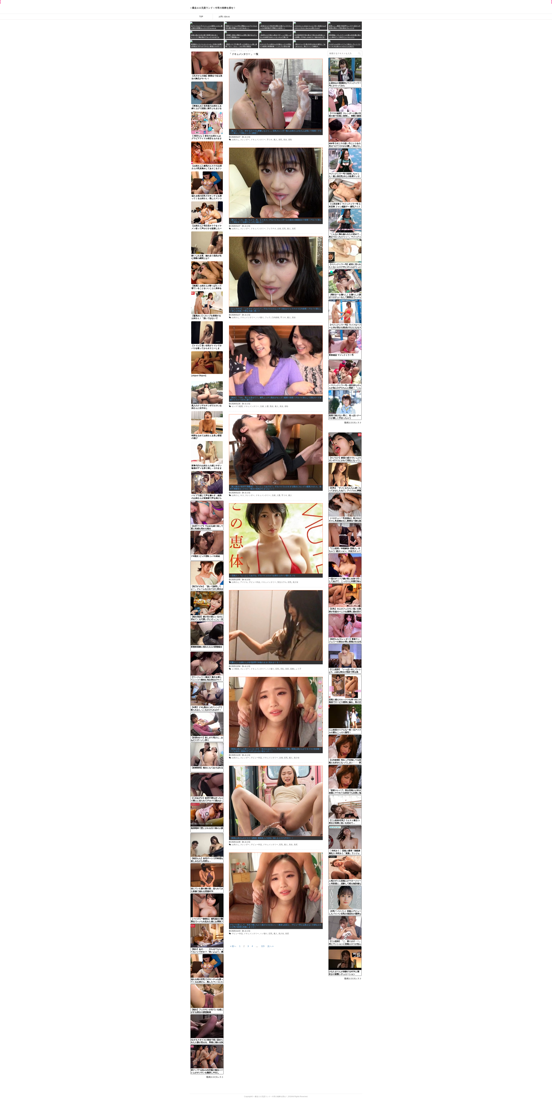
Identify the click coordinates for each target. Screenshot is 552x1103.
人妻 (267, 406)
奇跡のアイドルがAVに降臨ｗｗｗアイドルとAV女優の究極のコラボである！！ (241, 27)
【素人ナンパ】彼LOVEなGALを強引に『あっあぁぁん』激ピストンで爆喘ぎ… (309, 45)
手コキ (269, 140)
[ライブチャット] (295, 41)
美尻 (294, 229)
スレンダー (245, 140)
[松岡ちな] (260, 32)
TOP (201, 17)
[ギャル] (329, 41)
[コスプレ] (260, 41)
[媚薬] (226, 41)
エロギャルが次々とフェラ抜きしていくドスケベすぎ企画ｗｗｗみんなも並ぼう (345, 45)
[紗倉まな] (260, 23)
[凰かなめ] (295, 23)
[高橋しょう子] (191, 23)
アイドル (244, 582)
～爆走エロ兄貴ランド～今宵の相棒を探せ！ (213, 8)
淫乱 (282, 669)
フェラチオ (271, 229)
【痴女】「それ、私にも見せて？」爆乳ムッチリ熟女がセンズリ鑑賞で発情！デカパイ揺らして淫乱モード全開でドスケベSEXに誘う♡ (275, 398)
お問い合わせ (224, 17)
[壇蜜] (226, 32)
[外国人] (191, 41)
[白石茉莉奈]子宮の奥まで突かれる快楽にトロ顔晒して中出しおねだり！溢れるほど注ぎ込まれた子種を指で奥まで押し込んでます (310, 36)
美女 (285, 140)
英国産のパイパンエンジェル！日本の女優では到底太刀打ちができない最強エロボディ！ (207, 45)
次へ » (270, 946)
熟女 (272, 406)
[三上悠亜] (226, 23)
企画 (279, 229)
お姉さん (235, 140)
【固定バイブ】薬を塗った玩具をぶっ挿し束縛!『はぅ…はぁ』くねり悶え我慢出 (241, 45)
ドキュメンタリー (258, 140)
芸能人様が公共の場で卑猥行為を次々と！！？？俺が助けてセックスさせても (205, 36)
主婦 (262, 406)
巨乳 (284, 229)
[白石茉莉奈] (295, 32)
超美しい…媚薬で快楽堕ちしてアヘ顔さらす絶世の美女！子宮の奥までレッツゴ (345, 27)
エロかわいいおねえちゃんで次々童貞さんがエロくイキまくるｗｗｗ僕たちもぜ (310, 27)
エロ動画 (235, 669)
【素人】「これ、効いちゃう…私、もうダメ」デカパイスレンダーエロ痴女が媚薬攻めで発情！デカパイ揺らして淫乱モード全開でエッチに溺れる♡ (275, 221)
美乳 (280, 140)
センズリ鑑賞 (237, 406)
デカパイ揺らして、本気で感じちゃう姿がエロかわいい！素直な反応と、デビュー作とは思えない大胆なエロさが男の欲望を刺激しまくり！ (275, 926)
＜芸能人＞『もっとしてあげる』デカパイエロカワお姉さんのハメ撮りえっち (262, 575)
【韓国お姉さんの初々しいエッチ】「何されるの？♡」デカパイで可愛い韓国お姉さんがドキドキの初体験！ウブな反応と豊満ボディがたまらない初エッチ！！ (275, 750)
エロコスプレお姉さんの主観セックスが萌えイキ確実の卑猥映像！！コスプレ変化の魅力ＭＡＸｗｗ (276, 45)
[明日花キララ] (191, 32)
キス (242, 495)
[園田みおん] (329, 23)
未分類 (247, 137)
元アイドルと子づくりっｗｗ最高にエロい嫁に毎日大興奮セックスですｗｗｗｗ (207, 27)
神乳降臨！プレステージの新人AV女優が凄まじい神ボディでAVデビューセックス (345, 36)
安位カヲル (282, 582)
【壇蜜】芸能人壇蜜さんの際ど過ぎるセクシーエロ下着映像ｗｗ (241, 36)
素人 (275, 140)
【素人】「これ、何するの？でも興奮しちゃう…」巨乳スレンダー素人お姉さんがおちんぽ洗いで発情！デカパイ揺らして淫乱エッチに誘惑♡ (275, 132)
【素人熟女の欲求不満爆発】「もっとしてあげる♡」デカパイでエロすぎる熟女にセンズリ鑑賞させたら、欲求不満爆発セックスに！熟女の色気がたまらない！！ (275, 487)
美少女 (295, 582)
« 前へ (233, 946)
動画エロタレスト (215, 1077)
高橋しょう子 (295, 669)
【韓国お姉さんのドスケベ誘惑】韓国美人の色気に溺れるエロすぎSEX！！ (262, 838)
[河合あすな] (329, 32)
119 (262, 946)
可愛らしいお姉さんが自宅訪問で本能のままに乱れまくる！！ (256, 662)
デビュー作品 (254, 582)
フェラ (268, 317)
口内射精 (275, 317)
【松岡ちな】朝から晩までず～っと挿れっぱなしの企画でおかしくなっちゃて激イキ (276, 36)
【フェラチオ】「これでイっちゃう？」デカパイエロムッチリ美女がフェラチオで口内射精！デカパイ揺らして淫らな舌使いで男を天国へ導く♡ (275, 310)
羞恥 (290, 140)
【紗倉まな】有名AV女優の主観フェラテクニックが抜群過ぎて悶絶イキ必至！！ (276, 27)
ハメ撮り (260, 317)
